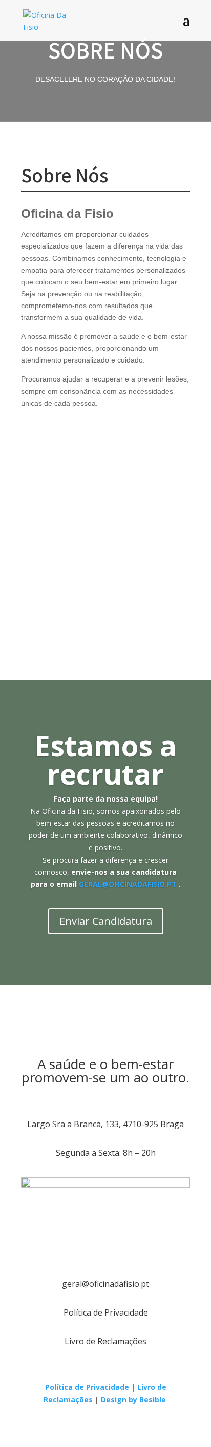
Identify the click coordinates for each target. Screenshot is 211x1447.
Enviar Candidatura (105, 921)
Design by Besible (134, 1399)
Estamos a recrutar (105, 759)
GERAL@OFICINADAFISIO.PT (128, 884)
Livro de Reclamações (105, 1341)
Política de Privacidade (106, 1312)
